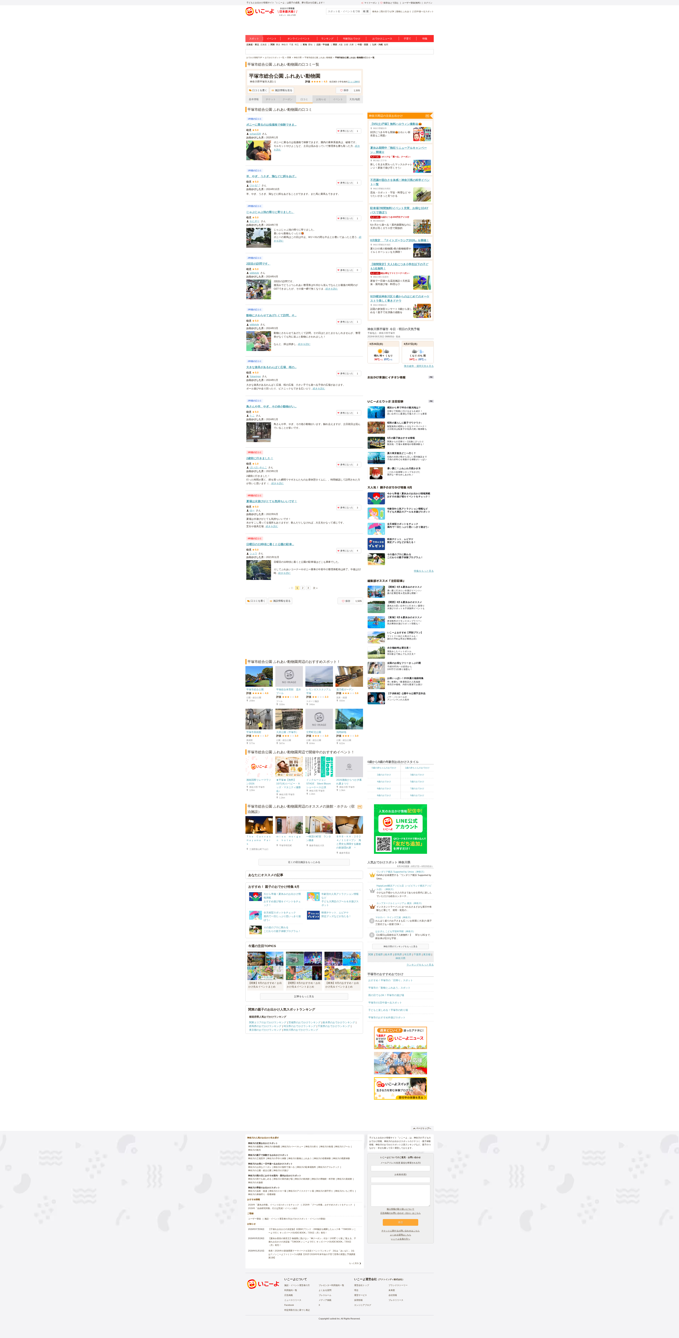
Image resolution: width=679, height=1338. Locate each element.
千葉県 (417, 954)
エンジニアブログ (362, 1305)
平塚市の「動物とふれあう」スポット (389, 987)
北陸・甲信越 (322, 44)
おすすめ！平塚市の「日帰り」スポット (390, 980)
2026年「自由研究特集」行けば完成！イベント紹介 (273, 1208)
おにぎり (255, 221)
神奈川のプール (342, 1146)
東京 (278, 44)
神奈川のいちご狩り (344, 1191)
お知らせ (321, 99)
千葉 (291, 44)
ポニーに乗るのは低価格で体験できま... (271, 124)
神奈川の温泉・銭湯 (257, 1191)
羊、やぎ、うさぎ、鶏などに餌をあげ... (271, 176)
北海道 (263, 44)
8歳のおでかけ (384, 795)
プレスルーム (325, 1295)
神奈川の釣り (311, 1146)
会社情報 (392, 1295)
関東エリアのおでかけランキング (267, 1022)
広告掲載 (288, 1295)
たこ (252, 415)
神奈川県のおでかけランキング (300, 1029)
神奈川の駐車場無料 (306, 1167)
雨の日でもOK (387, 11)
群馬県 (398, 954)
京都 (346, 44)
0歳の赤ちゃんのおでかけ (384, 768)
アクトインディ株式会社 (390, 1279)
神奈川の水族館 (255, 1182)
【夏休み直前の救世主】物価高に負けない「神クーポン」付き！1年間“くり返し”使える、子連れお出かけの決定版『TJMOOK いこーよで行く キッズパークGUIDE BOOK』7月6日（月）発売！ (312, 1241)
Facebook (289, 1305)
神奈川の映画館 (302, 1179)
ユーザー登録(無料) (411, 3)
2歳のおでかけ (384, 774)
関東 (273, 44)
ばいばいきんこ (258, 467)
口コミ (304, 99)
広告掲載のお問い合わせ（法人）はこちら (400, 1213)
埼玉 (297, 44)
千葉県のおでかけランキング (334, 1026)
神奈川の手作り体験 (276, 1158)
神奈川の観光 (254, 1150)
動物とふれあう (403, 11)
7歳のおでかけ (417, 788)
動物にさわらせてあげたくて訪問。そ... (271, 315)
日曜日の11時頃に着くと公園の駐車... (270, 544)
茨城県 (379, 954)
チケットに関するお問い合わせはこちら (400, 1231)
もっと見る (354, 1263)
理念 (356, 1290)
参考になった (346, 131)
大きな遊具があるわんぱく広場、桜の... (271, 367)
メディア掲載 (325, 1300)
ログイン (428, 3)
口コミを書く (259, 90)
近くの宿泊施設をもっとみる (304, 862)
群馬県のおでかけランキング (265, 1026)
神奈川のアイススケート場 (301, 1191)
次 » (315, 587)
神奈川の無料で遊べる (284, 1167)
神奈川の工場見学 (256, 1158)
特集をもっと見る (424, 570)
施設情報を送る (283, 90)
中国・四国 (363, 44)
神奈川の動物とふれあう (300, 1158)
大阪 (340, 44)
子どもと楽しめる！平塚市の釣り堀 (388, 1010)
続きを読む (332, 288)
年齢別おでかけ (351, 38)
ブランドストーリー (398, 1285)
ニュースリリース (292, 1300)
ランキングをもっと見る (420, 964)
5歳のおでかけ (417, 781)
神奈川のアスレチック (328, 1167)
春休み (375, 11)
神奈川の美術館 (344, 1179)
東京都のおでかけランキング (265, 1029)
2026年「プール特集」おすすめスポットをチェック (327, 1205)
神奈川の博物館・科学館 (323, 1179)
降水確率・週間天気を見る (419, 366)
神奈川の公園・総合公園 (259, 1170)
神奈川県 (400, 958)
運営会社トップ (361, 1285)
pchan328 (255, 133)
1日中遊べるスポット (423, 11)
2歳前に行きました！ (259, 458)
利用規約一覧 (290, 1290)
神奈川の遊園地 (255, 1146)
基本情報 (254, 99)
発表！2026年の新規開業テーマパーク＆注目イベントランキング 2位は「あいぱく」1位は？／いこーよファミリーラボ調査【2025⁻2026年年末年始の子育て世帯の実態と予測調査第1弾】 (311, 1254)
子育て (407, 38)
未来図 (391, 1290)
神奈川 (285, 44)
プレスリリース (395, 1300)
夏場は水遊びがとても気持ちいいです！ (271, 501)
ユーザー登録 (254, 1219)
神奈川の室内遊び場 (283, 1179)
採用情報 (358, 1300)
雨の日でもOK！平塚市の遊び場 (386, 995)
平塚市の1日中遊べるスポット (385, 1002)
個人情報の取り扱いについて (400, 1209)
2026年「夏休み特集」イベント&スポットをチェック (273, 1205)
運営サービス (360, 1295)
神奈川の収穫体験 (322, 1158)
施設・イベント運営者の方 (297, 1285)
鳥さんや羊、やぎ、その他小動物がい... (271, 406)
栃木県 (388, 954)
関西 (335, 44)
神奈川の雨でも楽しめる (259, 1179)
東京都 (427, 954)
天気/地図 (354, 99)
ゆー (252, 510)
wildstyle (254, 272)
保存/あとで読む (391, 3)
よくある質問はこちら (400, 1235)
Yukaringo (255, 376)
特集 (424, 38)
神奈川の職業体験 (341, 1158)
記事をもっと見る (304, 996)
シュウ (253, 553)
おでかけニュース (382, 38)
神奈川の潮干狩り (324, 1191)
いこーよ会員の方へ (400, 1239)
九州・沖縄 (377, 44)
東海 (305, 44)
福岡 (386, 44)
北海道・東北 (252, 44)
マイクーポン (370, 3)
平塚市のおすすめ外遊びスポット (386, 1017)
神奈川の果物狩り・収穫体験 (262, 1194)
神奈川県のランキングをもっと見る (400, 946)
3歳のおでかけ (417, 774)
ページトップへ (423, 1128)
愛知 (310, 44)
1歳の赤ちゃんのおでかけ (417, 768)
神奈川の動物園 (272, 1146)
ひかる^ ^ (255, 185)
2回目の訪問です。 (258, 263)
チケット (271, 99)
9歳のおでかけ (417, 795)
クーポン (287, 99)
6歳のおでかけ (384, 788)
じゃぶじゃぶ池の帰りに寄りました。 (270, 212)
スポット (254, 38)
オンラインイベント (299, 38)
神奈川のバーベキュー (292, 1146)
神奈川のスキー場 (277, 1191)
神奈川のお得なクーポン (259, 1167)
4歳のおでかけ (384, 781)
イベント (272, 38)
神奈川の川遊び (281, 1170)
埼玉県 (407, 954)
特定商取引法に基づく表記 (297, 1310)
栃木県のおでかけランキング (339, 1022)
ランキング (327, 38)
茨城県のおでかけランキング (304, 1022)
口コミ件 (353, 81)
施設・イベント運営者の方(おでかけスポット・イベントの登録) (295, 1219)
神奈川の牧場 (326, 1146)
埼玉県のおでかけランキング (299, 1026)
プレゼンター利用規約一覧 (331, 1285)
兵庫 (351, 44)
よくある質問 (325, 1290)
